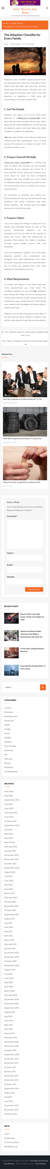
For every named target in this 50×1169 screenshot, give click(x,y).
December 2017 (11, 1059)
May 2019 (8, 1025)
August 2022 (9, 872)
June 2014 (8, 1101)
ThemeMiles (40, 1164)
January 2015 (10, 1071)
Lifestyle (7, 737)
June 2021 (8, 927)
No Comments (30, 44)
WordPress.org (10, 1147)
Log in (7, 1134)
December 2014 (11, 1076)
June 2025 (8, 808)
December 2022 (11, 855)
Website (10, 577)
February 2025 (10, 813)
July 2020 (8, 974)
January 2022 (10, 902)
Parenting (8, 750)
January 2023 (10, 851)
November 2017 (11, 1063)
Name (10, 553)
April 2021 (8, 936)
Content (8, 708)
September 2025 (11, 800)
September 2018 (11, 1054)
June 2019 (8, 1020)
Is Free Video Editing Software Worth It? (32, 650)
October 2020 (10, 961)
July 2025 (8, 804)
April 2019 (8, 1029)
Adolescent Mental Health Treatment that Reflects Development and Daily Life (31, 634)
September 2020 (11, 965)
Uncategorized (10, 771)
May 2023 (8, 834)
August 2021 (9, 919)
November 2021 (11, 906)
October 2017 (10, 1067)
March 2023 (9, 842)
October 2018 (10, 1050)
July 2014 (8, 1097)
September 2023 (11, 825)
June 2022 (8, 880)
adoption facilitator (29, 118)
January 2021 (10, 948)
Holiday (7, 729)
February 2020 (10, 995)
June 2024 (8, 817)
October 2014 (10, 1084)
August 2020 (9, 970)
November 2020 (11, 957)
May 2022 (8, 885)
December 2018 (11, 1042)
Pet (5, 754)
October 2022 (10, 864)
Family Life (9, 720)
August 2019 (9, 1012)
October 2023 (10, 821)
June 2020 (8, 978)
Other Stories (16, 44)
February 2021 (10, 944)
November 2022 (11, 859)
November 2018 (11, 1046)
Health (7, 725)
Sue (6, 44)
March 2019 (9, 1033)
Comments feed (11, 1142)
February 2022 (10, 897)
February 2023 (10, 847)
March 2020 (9, 991)
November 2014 (11, 1080)
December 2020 (11, 953)
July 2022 (8, 876)
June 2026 (8, 791)
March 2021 (9, 940)
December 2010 (11, 1105)
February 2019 (10, 1037)
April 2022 (8, 889)
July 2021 (8, 923)
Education (8, 712)
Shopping (8, 767)
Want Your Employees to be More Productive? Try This (22, 399)
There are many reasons (15, 162)
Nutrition (8, 742)
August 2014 (9, 1093)
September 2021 (11, 914)
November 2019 (11, 1003)
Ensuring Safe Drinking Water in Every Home (32, 667)
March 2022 (9, 893)
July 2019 (8, 1016)
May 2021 (8, 931)
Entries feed (9, 1138)
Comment (12, 516)
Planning (8, 759)
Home (7, 733)
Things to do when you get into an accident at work (21, 482)
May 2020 (8, 982)
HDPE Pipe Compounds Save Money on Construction (22, 439)
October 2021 (10, 910)
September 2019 (11, 1008)
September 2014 (11, 1088)
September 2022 (11, 868)
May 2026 (8, 796)
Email (10, 565)
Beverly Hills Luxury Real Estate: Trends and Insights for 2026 (32, 617)
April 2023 (8, 838)
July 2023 (8, 830)
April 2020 (8, 987)
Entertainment (10, 716)
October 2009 (10, 1114)
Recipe (7, 763)
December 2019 (11, 999)
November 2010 (11, 1110)
